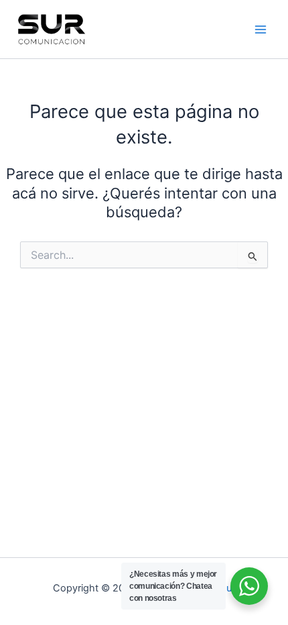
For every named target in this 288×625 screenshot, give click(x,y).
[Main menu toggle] (260, 29)
